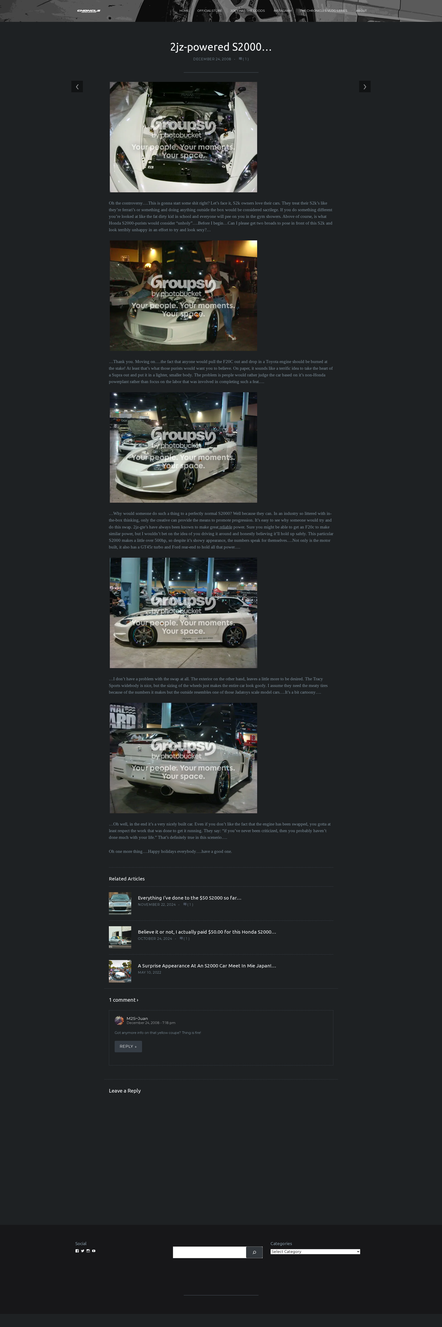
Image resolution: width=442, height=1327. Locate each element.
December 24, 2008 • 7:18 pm (151, 1023)
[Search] (254, 1252)
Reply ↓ (128, 1046)
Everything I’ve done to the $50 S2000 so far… (189, 897)
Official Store (209, 10)
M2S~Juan (137, 1018)
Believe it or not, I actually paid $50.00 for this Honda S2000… (207, 932)
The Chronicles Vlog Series (323, 10)
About (361, 10)
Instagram (283, 10)
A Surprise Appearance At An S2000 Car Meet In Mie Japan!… (207, 965)
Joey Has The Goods (247, 10)
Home (184, 10)
